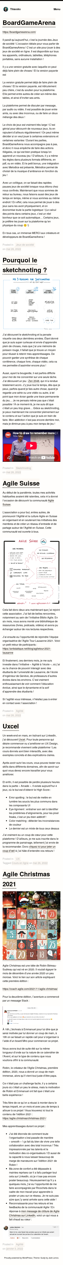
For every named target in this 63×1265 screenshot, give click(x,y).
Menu (57, 9)
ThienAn (15, 9)
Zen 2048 (33, 381)
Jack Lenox (53, 1257)
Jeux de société (25, 244)
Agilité (19, 711)
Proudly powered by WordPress (18, 1257)
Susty (43, 1257)
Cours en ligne (20, 863)
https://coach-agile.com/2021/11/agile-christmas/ (30, 989)
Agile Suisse (21, 483)
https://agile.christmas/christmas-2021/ (24, 1118)
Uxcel (11, 726)
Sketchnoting (23, 468)
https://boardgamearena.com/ (19, 32)
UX (18, 859)
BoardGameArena (29, 22)
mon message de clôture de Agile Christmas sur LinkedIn (34, 1213)
